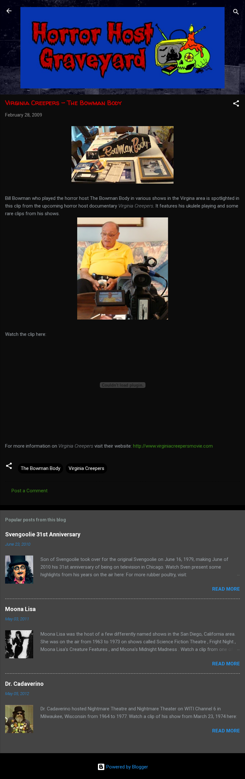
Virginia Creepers (86, 468)
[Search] (236, 13)
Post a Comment (29, 491)
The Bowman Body (40, 468)
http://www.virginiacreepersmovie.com (173, 446)
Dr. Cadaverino (24, 683)
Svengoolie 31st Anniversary (42, 534)
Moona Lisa (20, 609)
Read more (226, 589)
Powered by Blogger (126, 767)
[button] (236, 105)
